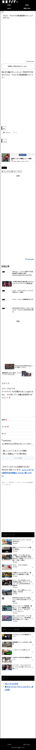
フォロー (23, 155)
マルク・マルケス (17, 171)
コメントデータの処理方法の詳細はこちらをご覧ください (18, 473)
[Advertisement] (18, 38)
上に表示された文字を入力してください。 (17, 444)
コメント (6, 398)
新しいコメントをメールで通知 (15, 451)
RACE (4, 167)
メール (5, 427)
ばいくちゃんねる (11, 684)
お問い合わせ (26, 744)
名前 (4, 420)
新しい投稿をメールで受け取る (15, 454)
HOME (9, 744)
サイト (4, 434)
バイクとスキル (6, 171)
